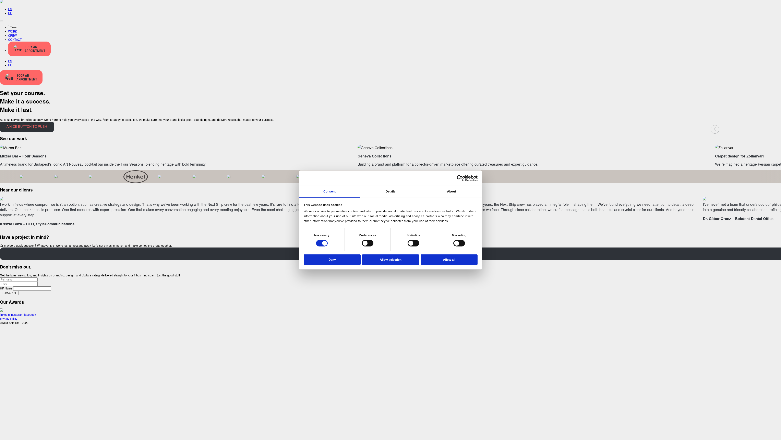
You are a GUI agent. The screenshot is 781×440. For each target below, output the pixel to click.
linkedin (5, 314)
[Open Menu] (1, 21)
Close (13, 27)
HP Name (6, 288)
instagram (17, 314)
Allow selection (390, 259)
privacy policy (8, 319)
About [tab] (451, 191)
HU (10, 13)
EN (10, 9)
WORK (12, 31)
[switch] (367, 243)
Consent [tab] (329, 191)
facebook (30, 314)
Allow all (449, 259)
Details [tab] (391, 191)
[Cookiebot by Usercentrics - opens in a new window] (460, 178)
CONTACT (15, 39)
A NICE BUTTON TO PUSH (27, 126)
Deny (332, 259)
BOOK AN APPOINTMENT (35, 49)
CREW (12, 35)
